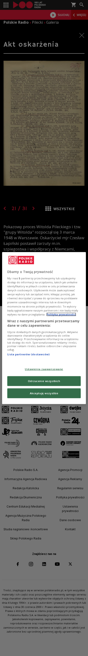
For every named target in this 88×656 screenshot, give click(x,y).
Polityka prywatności (61, 314)
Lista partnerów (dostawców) (28, 354)
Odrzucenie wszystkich (44, 381)
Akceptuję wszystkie (44, 393)
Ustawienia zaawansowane (44, 369)
